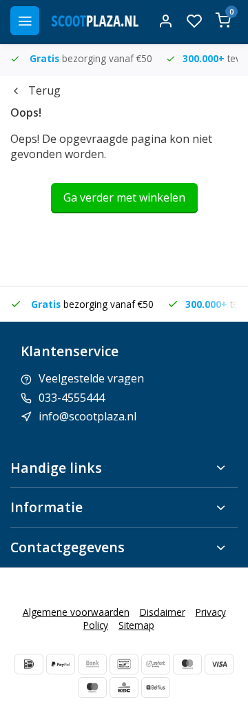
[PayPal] (60, 664)
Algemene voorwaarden (76, 612)
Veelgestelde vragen (91, 378)
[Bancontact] (124, 664)
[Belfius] (155, 687)
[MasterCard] (187, 664)
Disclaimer (162, 612)
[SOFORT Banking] (155, 664)
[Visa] (219, 664)
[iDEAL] (28, 664)
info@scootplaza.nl (87, 416)
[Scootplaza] (95, 20)
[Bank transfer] (92, 664)
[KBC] (124, 687)
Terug (44, 90)
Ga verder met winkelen (124, 197)
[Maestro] (92, 687)
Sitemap (136, 625)
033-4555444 (72, 397)
